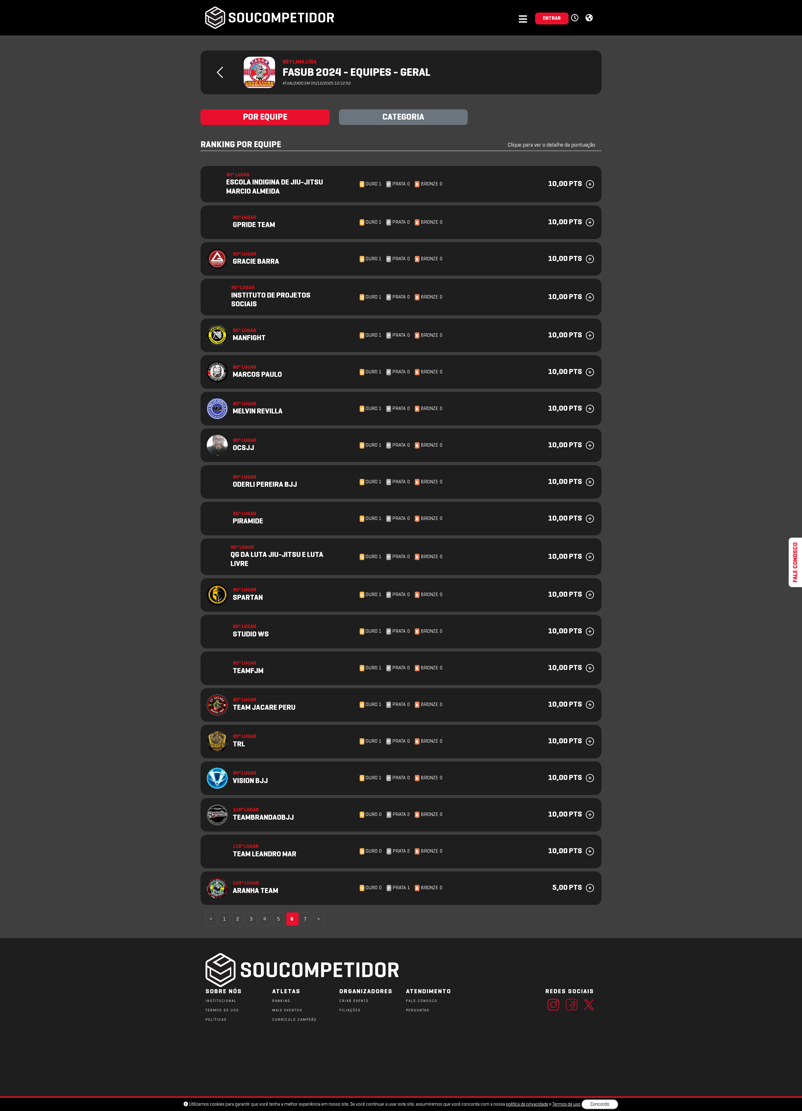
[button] (576, 18)
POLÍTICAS (216, 1019)
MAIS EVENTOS (287, 1010)
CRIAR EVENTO (354, 1001)
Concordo (600, 1104)
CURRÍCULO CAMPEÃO (294, 1019)
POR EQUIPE (265, 117)
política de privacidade (527, 1104)
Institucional (221, 1001)
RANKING (281, 1001)
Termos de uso (566, 1104)
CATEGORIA (403, 117)
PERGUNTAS (418, 1010)
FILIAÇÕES (350, 1010)
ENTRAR (552, 18)
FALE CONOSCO (421, 1001)
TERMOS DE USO (222, 1010)
